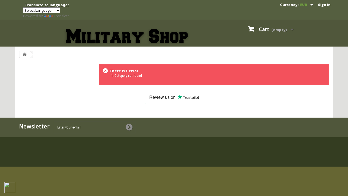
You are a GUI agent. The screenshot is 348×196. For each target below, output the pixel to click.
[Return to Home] (25, 54)
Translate (62, 15)
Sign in (324, 4)
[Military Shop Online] (127, 36)
